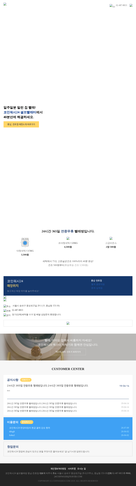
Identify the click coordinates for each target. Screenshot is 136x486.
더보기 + (26, 380)
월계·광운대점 (98, 284)
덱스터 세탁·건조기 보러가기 (68, 352)
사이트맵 (72, 469)
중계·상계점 (97, 288)
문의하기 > (27, 422)
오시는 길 (81, 469)
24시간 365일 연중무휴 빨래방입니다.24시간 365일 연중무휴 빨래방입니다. (42, 403)
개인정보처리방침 (58, 469)
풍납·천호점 (96, 281)
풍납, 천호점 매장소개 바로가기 (21, 124)
